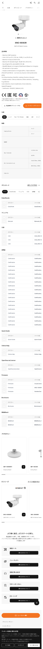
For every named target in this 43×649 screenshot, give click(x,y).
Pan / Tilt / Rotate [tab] (19, 117)
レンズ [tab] (10, 117)
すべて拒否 (7, 645)
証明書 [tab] (33, 191)
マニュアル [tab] (21, 191)
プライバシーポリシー (7, 622)
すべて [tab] (4, 191)
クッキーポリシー (6, 626)
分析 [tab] (32, 117)
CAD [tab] (28, 191)
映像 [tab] (4, 117)
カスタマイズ (21, 645)
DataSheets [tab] (12, 191)
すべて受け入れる (34, 645)
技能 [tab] (27, 117)
